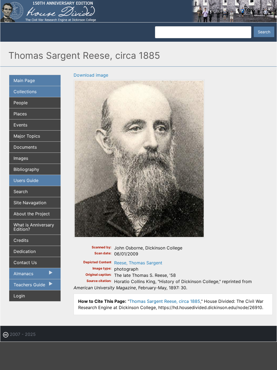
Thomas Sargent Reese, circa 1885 (164, 301)
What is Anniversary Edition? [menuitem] (34, 227)
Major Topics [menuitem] (27, 136)
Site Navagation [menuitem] (30, 202)
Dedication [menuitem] (25, 251)
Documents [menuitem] (25, 147)
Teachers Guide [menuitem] (27, 286)
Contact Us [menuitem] (25, 262)
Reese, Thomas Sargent (138, 262)
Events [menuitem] (20, 125)
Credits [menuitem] (21, 240)
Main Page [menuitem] (24, 80)
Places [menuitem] (20, 113)
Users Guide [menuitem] (26, 180)
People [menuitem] (21, 102)
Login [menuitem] (19, 295)
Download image (91, 75)
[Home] (138, 11)
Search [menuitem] (21, 191)
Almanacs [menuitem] (21, 275)
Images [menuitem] (21, 158)
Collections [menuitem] (25, 91)
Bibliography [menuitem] (26, 169)
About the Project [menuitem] (32, 213)
